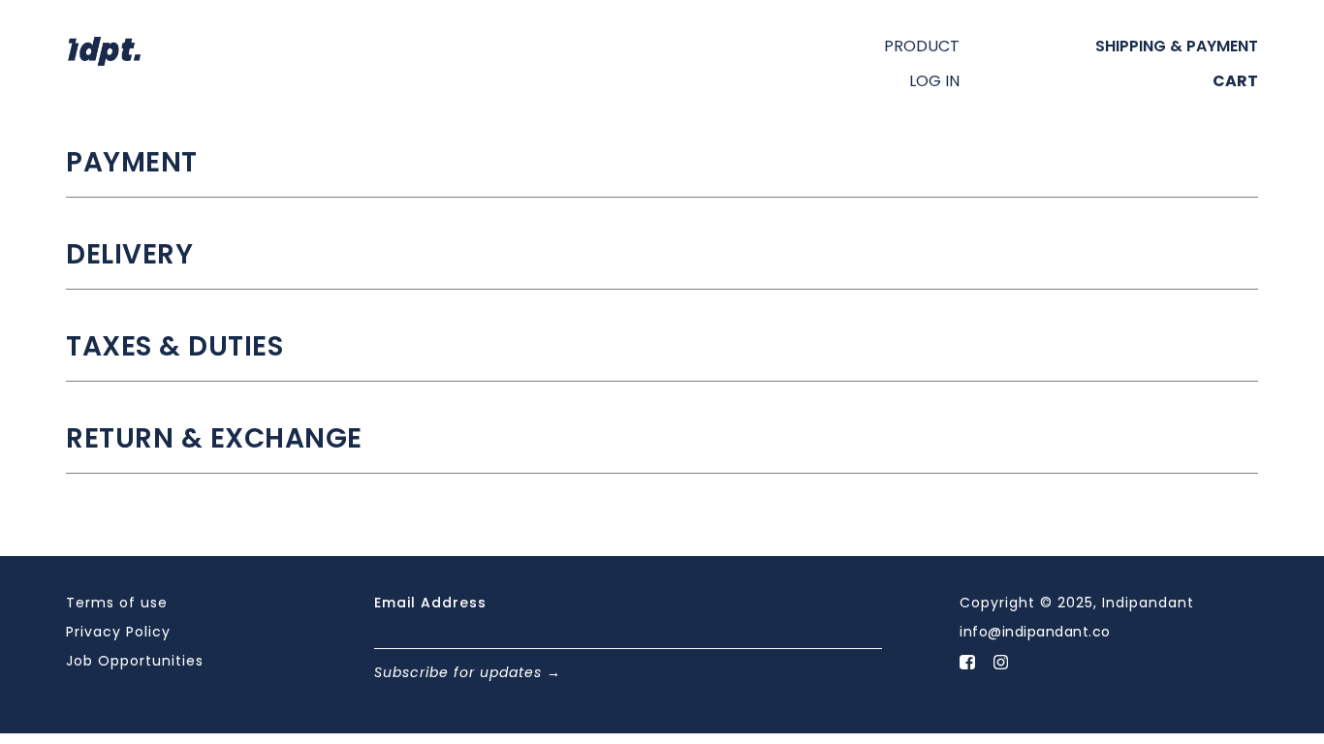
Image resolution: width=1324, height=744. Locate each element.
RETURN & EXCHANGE (214, 438)
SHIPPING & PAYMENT (1176, 46)
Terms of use (117, 602)
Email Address (430, 602)
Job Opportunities (135, 660)
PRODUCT (922, 46)
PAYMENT (132, 162)
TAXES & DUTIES (174, 346)
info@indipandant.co (1035, 631)
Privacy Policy (118, 631)
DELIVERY (129, 254)
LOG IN (934, 81)
